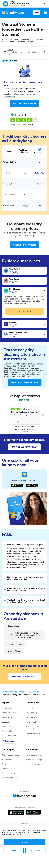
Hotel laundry (31, 722)
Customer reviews (9, 726)
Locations (6, 722)
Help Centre (7, 717)
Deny (14, 851)
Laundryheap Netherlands (13, 692)
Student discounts (33, 734)
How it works (7, 708)
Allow (24, 842)
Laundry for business (35, 764)
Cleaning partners (9, 778)
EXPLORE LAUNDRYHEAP (24, 103)
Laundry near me (9, 735)
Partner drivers (8, 773)
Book (37, 13)
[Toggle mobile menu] (45, 13)
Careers (5, 768)
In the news (7, 759)
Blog (4, 764)
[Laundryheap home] (13, 12)
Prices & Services (9, 713)
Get (44, 4)
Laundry (29, 708)
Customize (35, 851)
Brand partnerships (34, 759)
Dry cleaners (33, 692)
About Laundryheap (10, 755)
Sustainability (7, 731)
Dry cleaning (31, 713)
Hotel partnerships (34, 755)
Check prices (24, 312)
